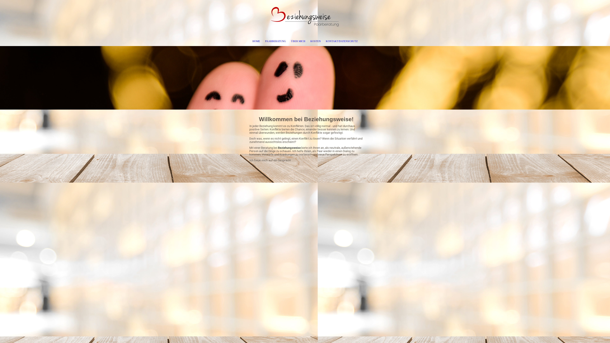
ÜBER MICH (298, 41)
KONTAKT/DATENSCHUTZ (342, 41)
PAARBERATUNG (275, 41)
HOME (256, 41)
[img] (305, 17)
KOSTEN (315, 41)
